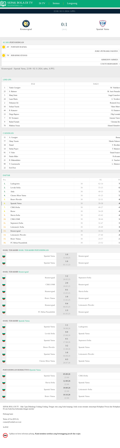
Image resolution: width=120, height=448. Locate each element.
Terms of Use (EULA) (11, 419)
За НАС (6, 427)
